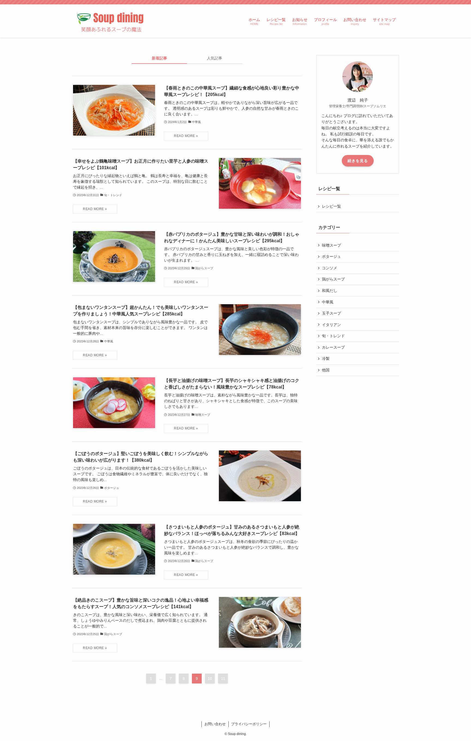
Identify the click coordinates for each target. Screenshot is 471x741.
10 (210, 678)
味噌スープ (331, 245)
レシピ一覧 (331, 206)
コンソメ (329, 268)
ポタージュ (331, 256)
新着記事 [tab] (159, 58)
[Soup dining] (111, 21)
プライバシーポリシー (249, 724)
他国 (326, 370)
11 (223, 678)
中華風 (327, 302)
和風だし (329, 290)
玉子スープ (331, 313)
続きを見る (358, 161)
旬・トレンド (333, 336)
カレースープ (333, 347)
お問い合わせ (215, 724)
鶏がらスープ (333, 279)
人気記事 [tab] (214, 58)
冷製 (326, 358)
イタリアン (331, 324)
